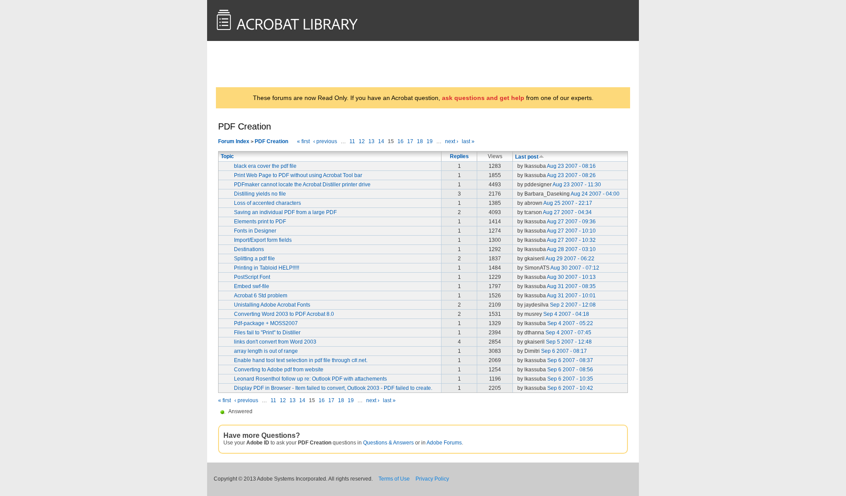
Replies (459, 156)
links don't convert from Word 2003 (275, 342)
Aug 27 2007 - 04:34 (567, 212)
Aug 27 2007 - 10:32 (571, 240)
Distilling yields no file (260, 194)
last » (468, 141)
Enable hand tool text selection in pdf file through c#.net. (300, 360)
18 (420, 141)
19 (430, 141)
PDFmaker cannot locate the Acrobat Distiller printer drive (302, 184)
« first (303, 141)
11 (352, 141)
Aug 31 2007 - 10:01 (571, 295)
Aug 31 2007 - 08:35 (571, 286)
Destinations (249, 249)
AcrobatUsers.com (252, 64)
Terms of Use (394, 479)
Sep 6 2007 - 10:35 (570, 379)
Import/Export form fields (263, 240)
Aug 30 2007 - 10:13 (571, 277)
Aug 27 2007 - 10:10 (571, 231)
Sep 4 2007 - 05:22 (570, 323)
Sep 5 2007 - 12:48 (569, 342)
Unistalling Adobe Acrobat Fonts (272, 305)
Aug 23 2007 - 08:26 (571, 175)
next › (451, 141)
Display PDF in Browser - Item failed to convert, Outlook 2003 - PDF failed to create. (333, 388)
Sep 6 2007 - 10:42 (570, 388)
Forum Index (233, 141)
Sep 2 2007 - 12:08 (573, 305)
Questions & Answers (388, 443)
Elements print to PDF (260, 221)
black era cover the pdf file (265, 166)
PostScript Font (252, 277)
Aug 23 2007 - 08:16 (571, 166)
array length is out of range (266, 351)
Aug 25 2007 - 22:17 (567, 203)
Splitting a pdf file (254, 258)
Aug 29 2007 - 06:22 (569, 258)
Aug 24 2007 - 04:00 (595, 194)
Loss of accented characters (267, 203)
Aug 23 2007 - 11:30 (577, 184)
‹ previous (325, 141)
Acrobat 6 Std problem (260, 295)
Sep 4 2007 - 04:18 (566, 314)
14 (381, 141)
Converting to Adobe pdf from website (278, 369)
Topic (227, 156)
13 (371, 141)
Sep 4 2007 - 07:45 (568, 332)
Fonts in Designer (255, 231)
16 (400, 141)
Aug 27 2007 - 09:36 (571, 221)
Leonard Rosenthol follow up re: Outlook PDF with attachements (310, 379)
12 (362, 141)
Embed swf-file (251, 286)
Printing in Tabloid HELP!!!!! (266, 268)
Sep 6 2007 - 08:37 (570, 360)
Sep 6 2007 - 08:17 (564, 351)
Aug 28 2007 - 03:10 (571, 249)
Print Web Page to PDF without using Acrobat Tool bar (298, 175)
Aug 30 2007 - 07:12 (574, 268)
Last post (526, 157)
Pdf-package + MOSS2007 (266, 323)
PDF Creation (271, 141)
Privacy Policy (432, 479)
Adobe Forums (444, 443)
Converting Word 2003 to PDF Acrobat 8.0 (284, 314)
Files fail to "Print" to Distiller (267, 332)
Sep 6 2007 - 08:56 (570, 369)
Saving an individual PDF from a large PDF (285, 212)
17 (410, 141)
